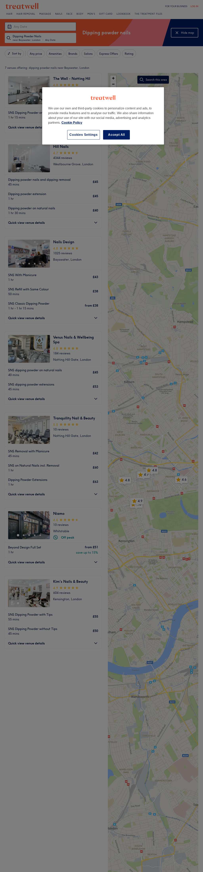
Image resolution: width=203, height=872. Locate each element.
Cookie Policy (71, 122)
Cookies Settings (83, 134)
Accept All (116, 134)
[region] (103, 116)
